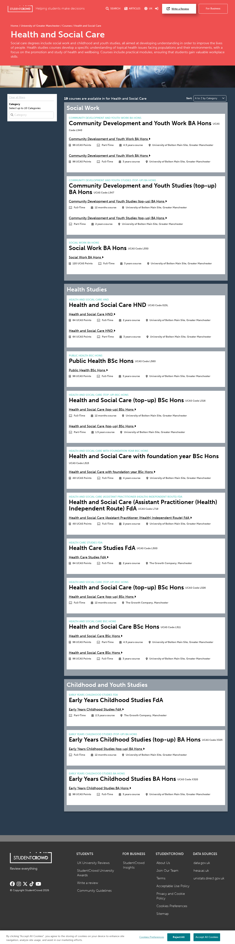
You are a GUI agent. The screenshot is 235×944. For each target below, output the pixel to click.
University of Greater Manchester (40, 25)
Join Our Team (167, 871)
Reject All (178, 936)
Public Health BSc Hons (87, 370)
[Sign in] (156, 9)
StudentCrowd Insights (133, 865)
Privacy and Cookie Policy (170, 896)
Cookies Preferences (171, 906)
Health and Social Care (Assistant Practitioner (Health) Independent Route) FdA (129, 518)
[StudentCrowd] (20, 8)
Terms (160, 878)
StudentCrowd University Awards (95, 873)
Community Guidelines (94, 891)
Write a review (87, 883)
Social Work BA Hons (85, 257)
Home (15, 25)
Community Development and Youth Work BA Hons (109, 139)
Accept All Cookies (207, 936)
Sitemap (162, 914)
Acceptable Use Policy (172, 886)
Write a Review (180, 8)
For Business (213, 8)
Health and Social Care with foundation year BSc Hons (111, 472)
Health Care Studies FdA (88, 557)
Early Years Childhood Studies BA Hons (99, 788)
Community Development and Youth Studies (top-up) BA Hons (117, 201)
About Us (163, 863)
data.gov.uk (202, 863)
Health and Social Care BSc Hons (95, 636)
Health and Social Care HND (91, 314)
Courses (67, 25)
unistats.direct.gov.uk (209, 878)
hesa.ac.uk (201, 871)
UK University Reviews (93, 863)
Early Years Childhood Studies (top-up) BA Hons (106, 749)
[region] (117, 937)
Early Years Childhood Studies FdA (95, 709)
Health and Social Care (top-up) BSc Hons (101, 410)
